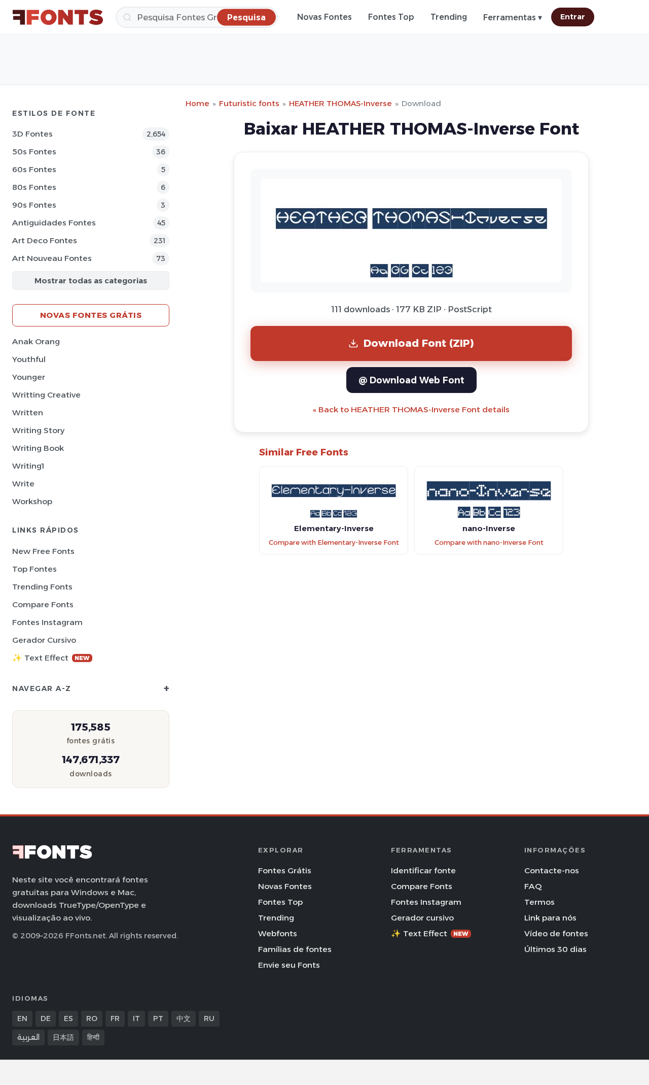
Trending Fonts (42, 586)
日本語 (63, 1037)
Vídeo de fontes (556, 933)
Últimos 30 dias (555, 949)
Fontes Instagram (47, 622)
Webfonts (277, 933)
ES (68, 1018)
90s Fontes (34, 205)
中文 (183, 1018)
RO (91, 1018)
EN (22, 1018)
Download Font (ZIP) (419, 343)
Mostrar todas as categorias (90, 280)
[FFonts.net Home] (57, 17)
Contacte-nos (551, 870)
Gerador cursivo (44, 640)
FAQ (533, 886)
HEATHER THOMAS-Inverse (340, 103)
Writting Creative (46, 395)
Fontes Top (391, 17)
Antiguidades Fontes (54, 222)
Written (27, 412)
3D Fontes (32, 134)
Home (197, 103)
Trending (448, 17)
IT (136, 1018)
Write (23, 483)
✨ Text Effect (51, 658)
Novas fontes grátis (91, 315)
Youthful (29, 359)
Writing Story (38, 430)
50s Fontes (34, 151)
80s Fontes (34, 187)
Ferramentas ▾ (512, 17)
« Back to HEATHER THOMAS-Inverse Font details (411, 409)
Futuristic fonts (249, 103)
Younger (28, 377)
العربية (28, 1037)
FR (115, 1018)
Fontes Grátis (284, 870)
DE (46, 1018)
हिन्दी (93, 1037)
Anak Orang (36, 341)
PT (158, 1018)
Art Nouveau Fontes (52, 258)
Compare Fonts (43, 604)
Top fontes (34, 569)
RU (209, 1018)
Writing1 (28, 466)
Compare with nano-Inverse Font (489, 542)
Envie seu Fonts (289, 965)
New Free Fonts (43, 551)
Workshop (32, 501)
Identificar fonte (423, 870)
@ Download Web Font (411, 380)
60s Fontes (34, 169)
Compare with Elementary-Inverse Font (334, 542)
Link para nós (550, 918)
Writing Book (38, 448)
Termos (539, 902)
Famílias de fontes (295, 949)
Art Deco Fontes (44, 240)
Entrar (572, 16)
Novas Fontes (324, 17)
